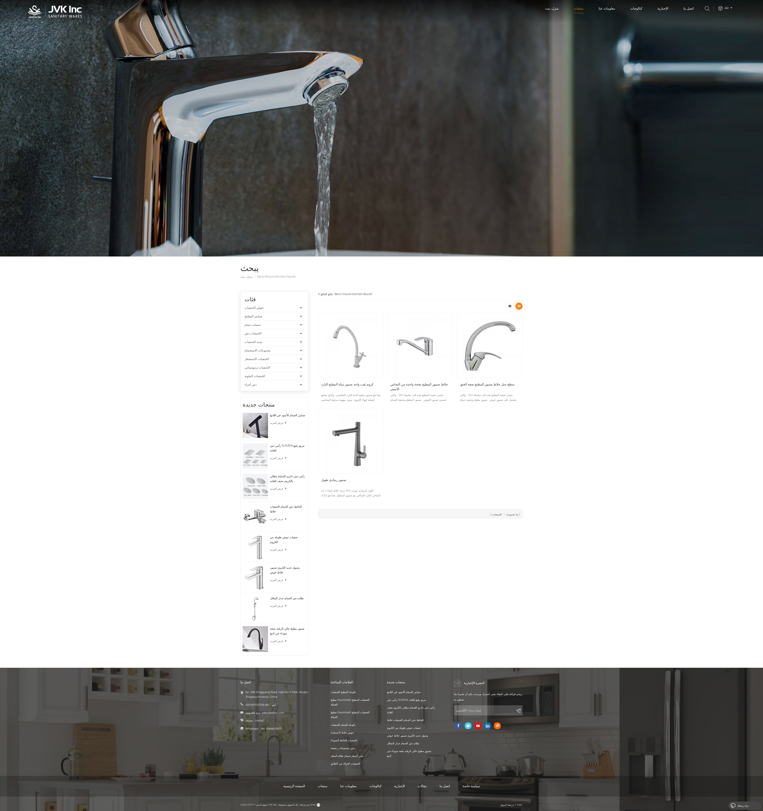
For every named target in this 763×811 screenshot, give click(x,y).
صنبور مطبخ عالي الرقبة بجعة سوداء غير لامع (287, 631)
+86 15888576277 (271, 728)
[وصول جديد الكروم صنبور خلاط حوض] (255, 578)
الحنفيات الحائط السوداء (344, 740)
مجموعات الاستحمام (258, 350)
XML (519, 804)
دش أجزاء (251, 384)
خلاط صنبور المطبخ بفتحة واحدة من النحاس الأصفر (419, 386)
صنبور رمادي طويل (333, 480)
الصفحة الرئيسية (294, 786)
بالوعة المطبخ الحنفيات (343, 692)
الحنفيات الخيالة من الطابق (345, 763)
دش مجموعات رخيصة (342, 748)
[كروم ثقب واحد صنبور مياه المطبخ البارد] (351, 345)
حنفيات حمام (253, 325)
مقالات (422, 786)
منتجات (579, 8)
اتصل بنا (688, 8)
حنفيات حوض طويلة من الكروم (284, 539)
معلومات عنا (607, 8)
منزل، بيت (552, 8)
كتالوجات (636, 8)
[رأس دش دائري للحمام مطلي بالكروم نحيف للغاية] (255, 486)
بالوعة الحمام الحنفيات (343, 724)
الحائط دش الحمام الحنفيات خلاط (286, 509)
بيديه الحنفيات (253, 342)
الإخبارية (662, 8)
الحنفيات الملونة (255, 376)
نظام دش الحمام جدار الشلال (287, 598)
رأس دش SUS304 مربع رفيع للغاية (287, 448)
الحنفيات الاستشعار (257, 359)
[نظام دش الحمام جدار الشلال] (255, 608)
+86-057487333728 (257, 704)
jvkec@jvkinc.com (273, 712)
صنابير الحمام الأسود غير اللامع (287, 415)
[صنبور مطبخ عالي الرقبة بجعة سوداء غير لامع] (255, 639)
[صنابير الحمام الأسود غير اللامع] (255, 425)
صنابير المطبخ (253, 316)
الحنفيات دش (253, 333)
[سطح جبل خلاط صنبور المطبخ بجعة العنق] (489, 345)
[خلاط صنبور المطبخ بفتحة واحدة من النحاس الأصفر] (420, 345)
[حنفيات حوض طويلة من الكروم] (255, 547)
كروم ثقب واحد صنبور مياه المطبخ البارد (347, 384)
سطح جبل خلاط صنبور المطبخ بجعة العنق (487, 384)
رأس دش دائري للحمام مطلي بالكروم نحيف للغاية (287, 478)
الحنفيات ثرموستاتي (257, 367)
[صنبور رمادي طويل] (351, 440)
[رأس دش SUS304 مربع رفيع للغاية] (255, 456)
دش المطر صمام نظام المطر (347, 755)
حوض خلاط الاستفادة (342, 732)
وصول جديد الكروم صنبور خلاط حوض (285, 570)
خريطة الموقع (507, 804)
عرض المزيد (277, 422)
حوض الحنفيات (254, 308)
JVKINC (259, 720)
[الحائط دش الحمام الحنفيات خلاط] (255, 517)
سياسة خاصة (471, 786)
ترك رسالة (743, 805)
